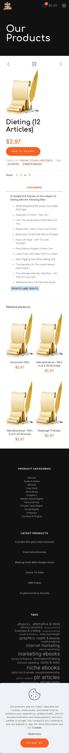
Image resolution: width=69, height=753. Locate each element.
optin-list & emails (23, 672)
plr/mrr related (24, 678)
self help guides (50, 682)
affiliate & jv (24, 624)
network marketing (28, 662)
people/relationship (48, 672)
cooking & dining (51, 631)
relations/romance (29, 682)
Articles (24, 160)
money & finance (21, 658)
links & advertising (49, 649)
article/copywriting (32, 627)
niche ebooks (43, 667)
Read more (34, 733)
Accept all (34, 742)
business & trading (27, 630)
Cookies (37, 727)
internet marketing (43, 645)
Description (34, 187)
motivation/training (46, 658)
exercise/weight (50, 634)
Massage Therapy (49, 430)
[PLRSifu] (7, 5)
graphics (27, 638)
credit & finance (28, 634)
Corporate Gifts (19, 362)
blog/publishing (52, 627)
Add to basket (23, 151)
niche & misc (50, 662)
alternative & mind (46, 624)
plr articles (13, 164)
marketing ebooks (39, 654)
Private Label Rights (41, 160)
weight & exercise (32, 164)
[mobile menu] (64, 5)
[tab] (34, 187)
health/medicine (50, 641)
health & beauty (48, 638)
